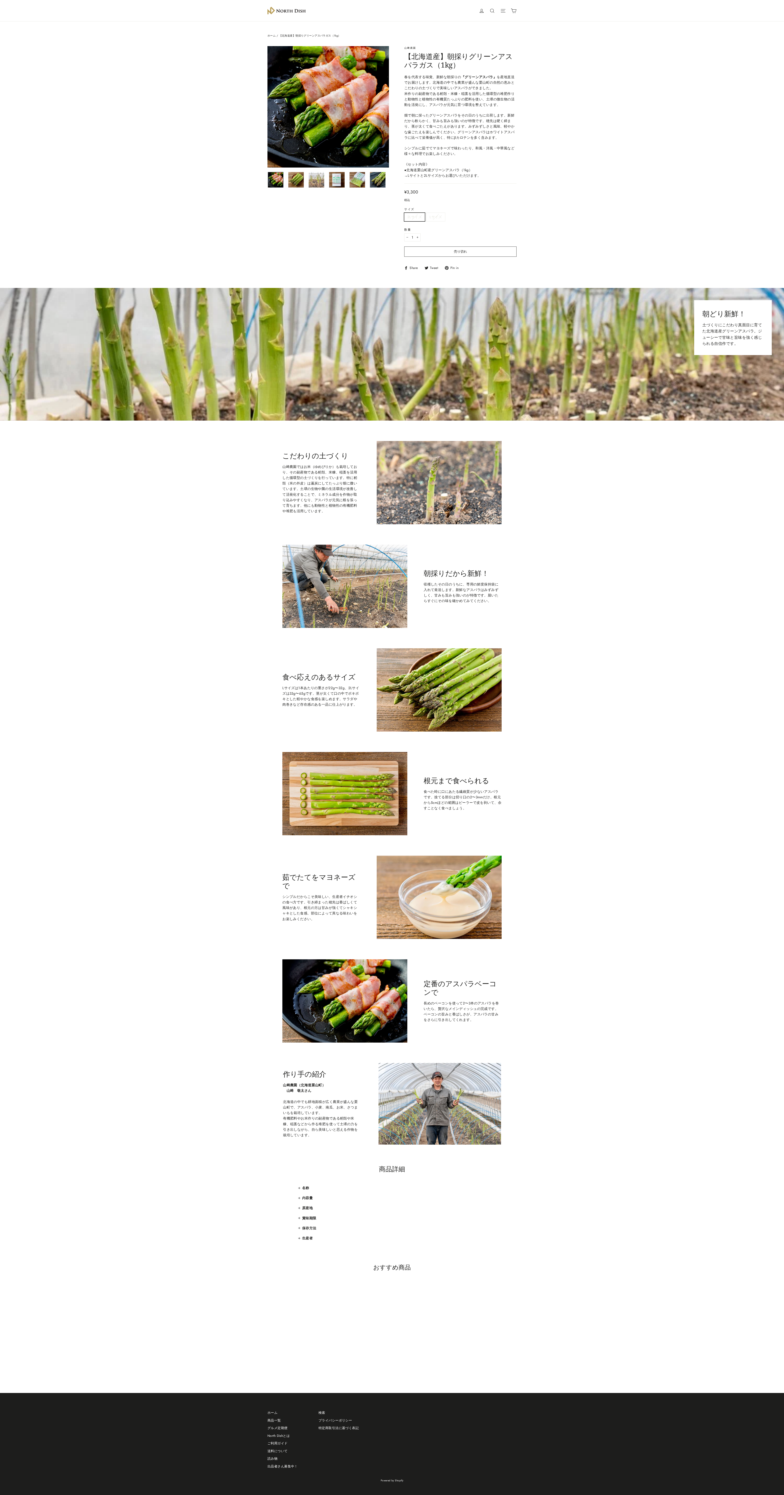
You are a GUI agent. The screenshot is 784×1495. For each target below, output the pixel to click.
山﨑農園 (410, 48)
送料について (277, 1451)
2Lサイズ (414, 216)
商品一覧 (274, 1420)
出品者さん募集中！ (282, 1466)
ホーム (271, 36)
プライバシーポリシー (335, 1420)
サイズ (409, 209)
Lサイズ (436, 216)
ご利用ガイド (277, 1443)
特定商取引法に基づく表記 (338, 1428)
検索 (321, 1412)
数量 (407, 229)
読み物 (272, 1458)
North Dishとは (278, 1435)
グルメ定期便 (277, 1428)
